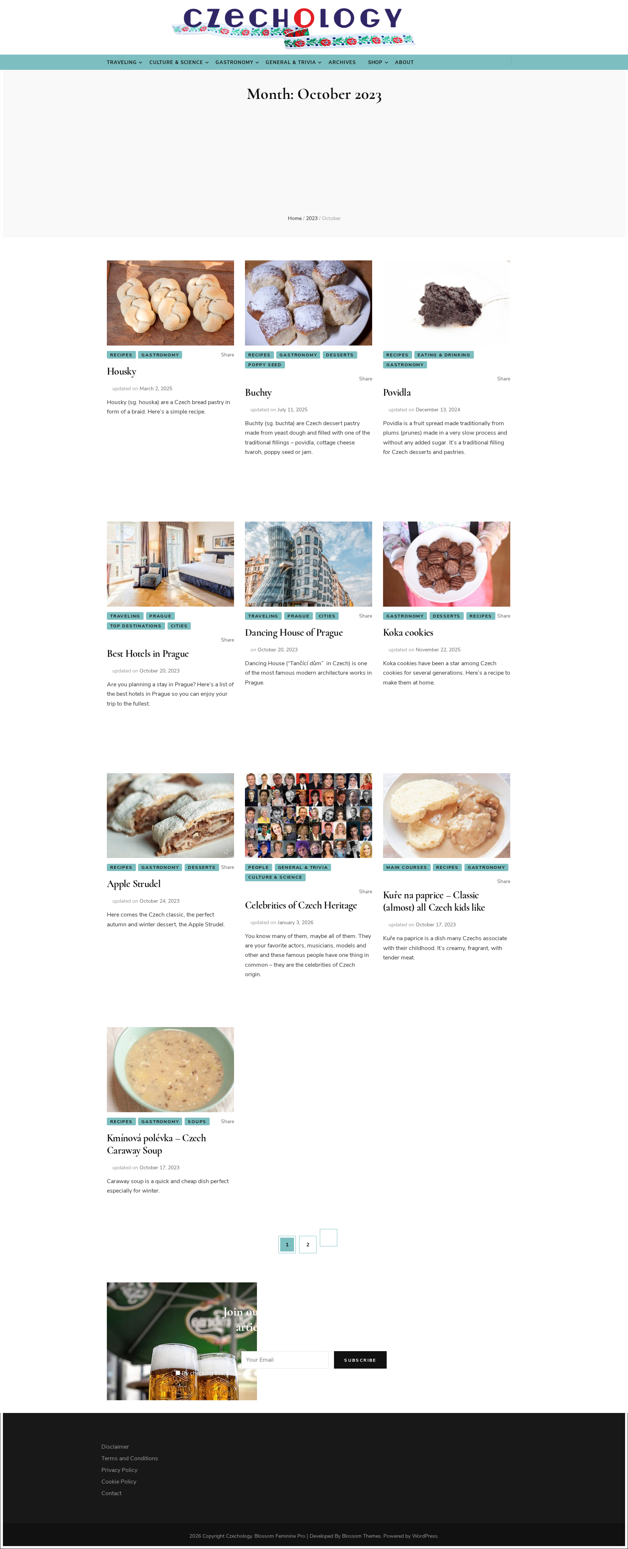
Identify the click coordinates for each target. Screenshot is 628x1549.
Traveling (122, 62)
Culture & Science (176, 62)
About (404, 62)
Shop (375, 62)
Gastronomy (234, 62)
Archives (342, 62)
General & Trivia (291, 62)
